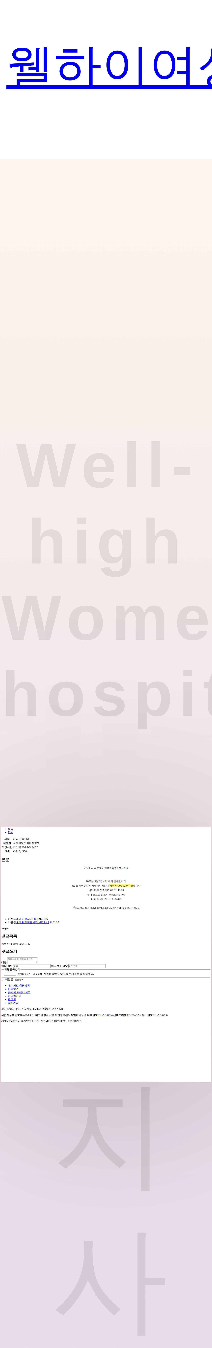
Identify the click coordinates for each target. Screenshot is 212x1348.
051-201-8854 (105, 1015)
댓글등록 (19, 979)
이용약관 (13, 989)
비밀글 (9, 979)
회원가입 (13, 1002)
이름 (7, 965)
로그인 (12, 999)
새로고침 (37, 974)
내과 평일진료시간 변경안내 (32, 922)
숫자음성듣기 (24, 974)
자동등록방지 (12, 969)
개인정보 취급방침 (19, 985)
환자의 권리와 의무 (19, 992)
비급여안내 (14, 996)
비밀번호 (59, 965)
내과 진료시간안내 (27, 919)
